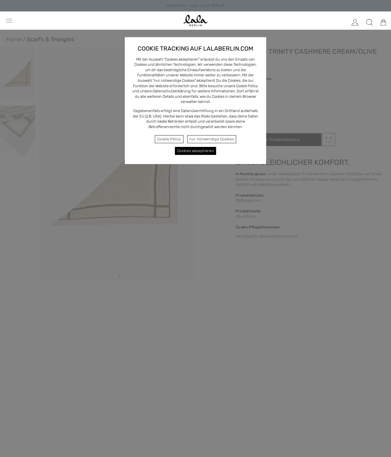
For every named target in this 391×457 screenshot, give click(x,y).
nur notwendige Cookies (211, 139)
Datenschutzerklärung (172, 91)
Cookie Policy (169, 139)
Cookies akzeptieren (195, 151)
